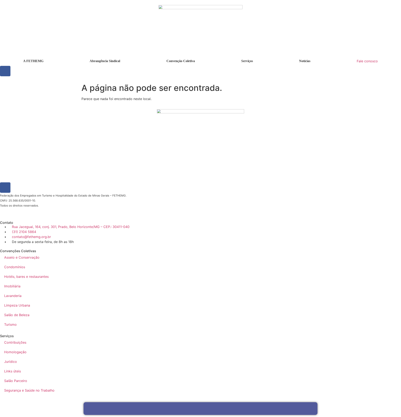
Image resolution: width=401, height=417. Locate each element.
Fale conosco (367, 61)
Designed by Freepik (40, 211)
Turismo (10, 324)
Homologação (15, 352)
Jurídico (10, 361)
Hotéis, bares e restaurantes (26, 276)
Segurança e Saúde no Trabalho (29, 390)
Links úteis (12, 371)
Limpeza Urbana (17, 305)
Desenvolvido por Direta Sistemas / (15, 211)
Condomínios (14, 267)
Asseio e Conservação (21, 257)
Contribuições (15, 342)
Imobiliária (12, 286)
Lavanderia (13, 296)
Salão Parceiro (15, 381)
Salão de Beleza (16, 315)
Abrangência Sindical (105, 61)
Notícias (304, 61)
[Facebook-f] (5, 71)
